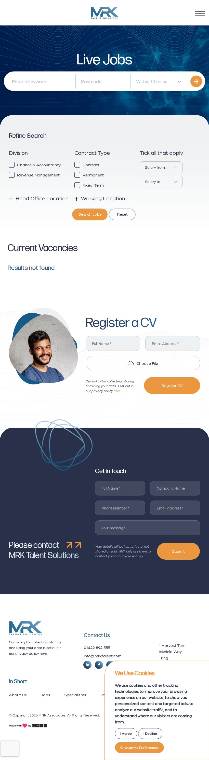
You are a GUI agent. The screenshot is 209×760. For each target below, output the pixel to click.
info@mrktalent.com (103, 655)
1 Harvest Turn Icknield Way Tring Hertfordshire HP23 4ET (172, 658)
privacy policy (27, 653)
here (117, 391)
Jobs (45, 694)
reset (122, 214)
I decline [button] (150, 733)
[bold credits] (28, 725)
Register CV (172, 385)
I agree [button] (126, 733)
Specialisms (75, 694)
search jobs (90, 214)
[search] (196, 81)
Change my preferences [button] (139, 747)
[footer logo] (25, 628)
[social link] (87, 665)
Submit (178, 551)
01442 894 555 (97, 647)
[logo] (104, 12)
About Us (18, 694)
